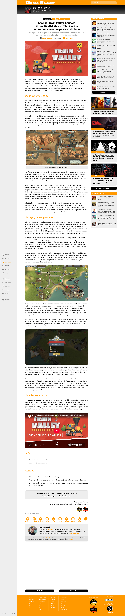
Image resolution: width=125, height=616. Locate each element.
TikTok (53, 521)
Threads (66, 521)
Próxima (73, 591)
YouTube (47, 521)
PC (53, 19)
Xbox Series (42, 602)
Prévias (31, 604)
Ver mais (103, 92)
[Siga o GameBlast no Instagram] (6, 613)
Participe (63, 602)
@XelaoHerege (74, 533)
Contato (63, 604)
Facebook (27, 521)
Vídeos (31, 606)
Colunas (31, 608)
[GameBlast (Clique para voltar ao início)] (40, 2)
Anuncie (63, 606)
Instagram (34, 521)
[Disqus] (56, 565)
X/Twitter (40, 521)
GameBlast (49, 537)
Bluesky (73, 521)
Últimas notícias (98, 19)
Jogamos (47, 19)
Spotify (60, 521)
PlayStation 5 (42, 599)
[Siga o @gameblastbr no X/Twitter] (8, 613)
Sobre (62, 599)
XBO (68, 19)
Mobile (41, 608)
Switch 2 (41, 604)
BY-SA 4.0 (71, 539)
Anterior (40, 591)
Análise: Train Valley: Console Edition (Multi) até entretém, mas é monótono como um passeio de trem (57, 26)
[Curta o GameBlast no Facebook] (3, 613)
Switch (63, 19)
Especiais (31, 599)
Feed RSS (53, 608)
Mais (86, 521)
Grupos (79, 521)
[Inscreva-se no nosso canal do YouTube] (11, 613)
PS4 (57, 19)
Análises (31, 602)
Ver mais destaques (103, 188)
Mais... (40, 610)
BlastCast (50, 529)
